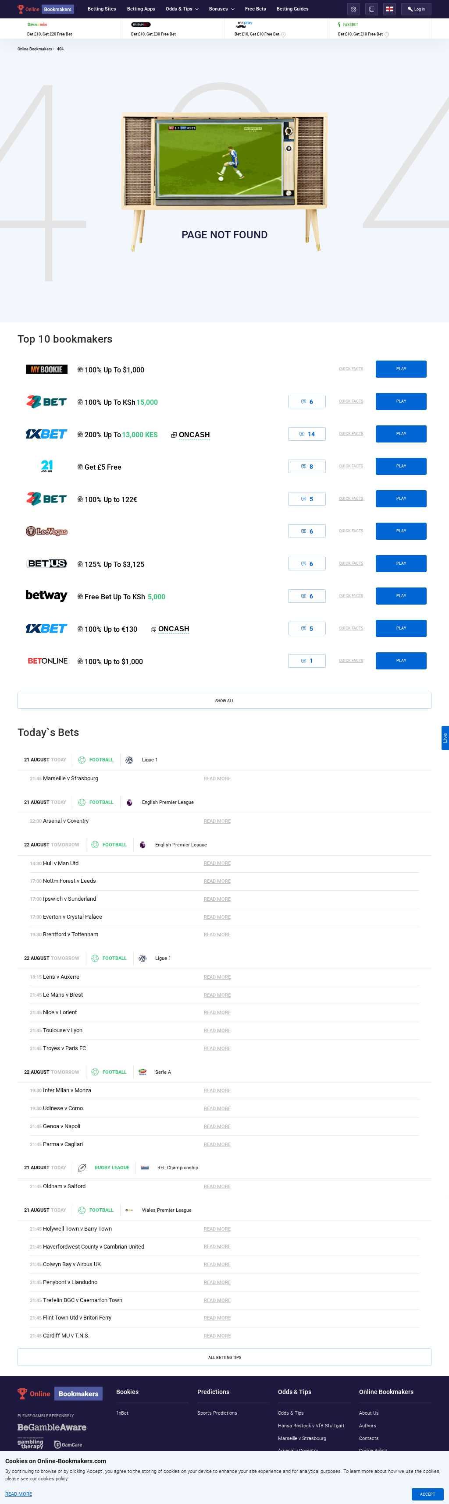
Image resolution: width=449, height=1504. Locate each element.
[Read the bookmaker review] (69, 28)
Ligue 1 (149, 760)
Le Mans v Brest (63, 994)
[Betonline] (43, 661)
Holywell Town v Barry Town (77, 1228)
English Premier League (167, 802)
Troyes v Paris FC (64, 1048)
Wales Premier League (166, 1210)
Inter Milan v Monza (67, 1090)
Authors (367, 1426)
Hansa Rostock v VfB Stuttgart (311, 1426)
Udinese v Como (63, 1108)
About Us (369, 1413)
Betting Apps (141, 9)
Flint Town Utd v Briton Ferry (77, 1317)
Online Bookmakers (35, 49)
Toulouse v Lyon (62, 1030)
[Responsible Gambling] (61, 1440)
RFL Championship (177, 1168)
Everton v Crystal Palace (72, 916)
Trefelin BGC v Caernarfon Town (82, 1300)
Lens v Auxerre (61, 976)
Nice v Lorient (60, 1012)
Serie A (163, 1072)
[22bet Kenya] (43, 401)
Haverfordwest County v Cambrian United (93, 1246)
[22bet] (43, 498)
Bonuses (218, 9)
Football (101, 760)
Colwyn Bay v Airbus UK (72, 1264)
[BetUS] (43, 563)
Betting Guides (293, 9)
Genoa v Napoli (61, 1126)
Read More (217, 778)
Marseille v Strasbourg (70, 778)
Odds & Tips (179, 9)
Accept (427, 1494)
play (401, 369)
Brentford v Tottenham (70, 934)
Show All (224, 700)
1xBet (122, 1413)
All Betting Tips (224, 1357)
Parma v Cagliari (63, 1144)
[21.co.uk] (43, 466)
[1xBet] (43, 628)
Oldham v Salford (64, 1186)
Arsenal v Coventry (66, 820)
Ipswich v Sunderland (69, 898)
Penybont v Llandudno (70, 1282)
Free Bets (255, 9)
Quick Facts (351, 369)
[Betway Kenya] (43, 595)
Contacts (369, 1438)
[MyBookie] (43, 369)
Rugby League (112, 1168)
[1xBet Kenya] (43, 433)
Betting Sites (102, 9)
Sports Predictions (217, 1413)
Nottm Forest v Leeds (69, 881)
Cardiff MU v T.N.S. (66, 1335)
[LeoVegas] (43, 531)
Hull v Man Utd (60, 863)
